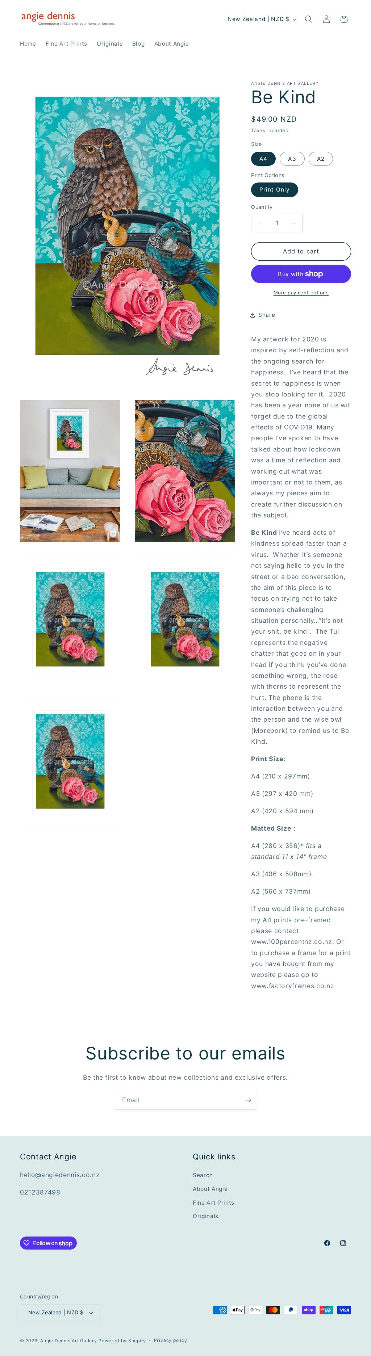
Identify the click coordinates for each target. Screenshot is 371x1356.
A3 (292, 158)
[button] (308, 19)
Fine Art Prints (213, 1202)
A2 (321, 158)
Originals (205, 1216)
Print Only (274, 189)
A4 (263, 158)
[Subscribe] (248, 1100)
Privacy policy (170, 1340)
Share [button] (266, 314)
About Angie (210, 1188)
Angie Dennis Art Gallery (68, 1340)
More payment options (301, 292)
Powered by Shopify (122, 1340)
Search (203, 1175)
